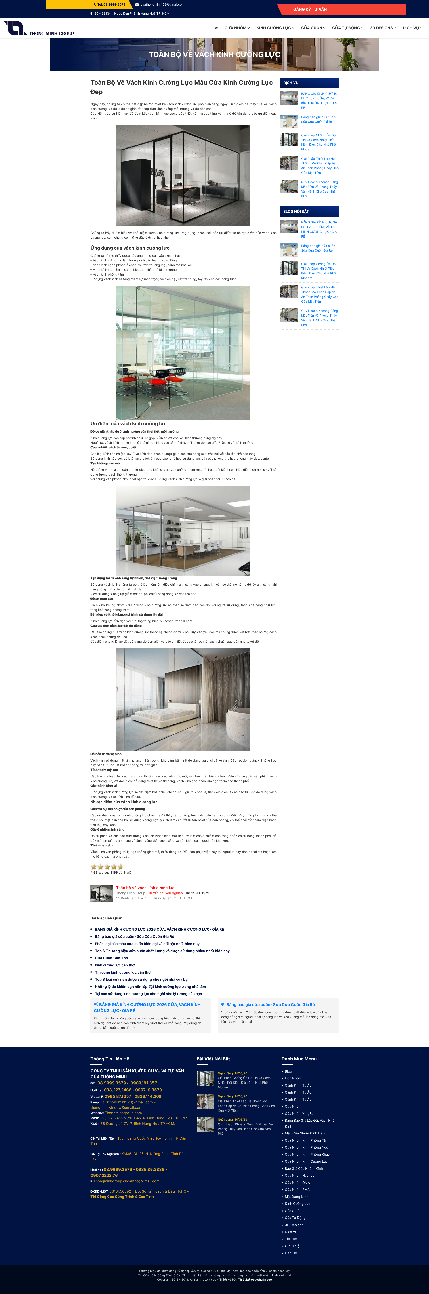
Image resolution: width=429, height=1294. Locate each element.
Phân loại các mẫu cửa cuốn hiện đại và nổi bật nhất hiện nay (147, 943)
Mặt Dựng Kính (296, 1197)
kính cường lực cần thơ (115, 965)
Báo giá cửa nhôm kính (304, 1168)
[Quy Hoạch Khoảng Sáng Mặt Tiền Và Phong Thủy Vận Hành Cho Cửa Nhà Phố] (289, 186)
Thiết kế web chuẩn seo (255, 1279)
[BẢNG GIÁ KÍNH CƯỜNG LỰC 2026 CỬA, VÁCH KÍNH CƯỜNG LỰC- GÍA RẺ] (289, 97)
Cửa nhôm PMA (297, 1189)
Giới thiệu (293, 1246)
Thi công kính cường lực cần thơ (123, 972)
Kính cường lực (274, 28)
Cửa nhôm (236, 28)
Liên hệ (291, 1253)
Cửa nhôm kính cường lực (306, 1161)
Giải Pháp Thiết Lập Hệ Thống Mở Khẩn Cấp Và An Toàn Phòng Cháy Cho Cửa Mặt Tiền (246, 1105)
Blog (288, 1071)
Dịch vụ (411, 28)
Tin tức (291, 1239)
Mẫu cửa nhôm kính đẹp (305, 1133)
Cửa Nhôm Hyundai (300, 1175)
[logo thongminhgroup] (38, 27)
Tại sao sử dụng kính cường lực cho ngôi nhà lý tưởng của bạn (148, 993)
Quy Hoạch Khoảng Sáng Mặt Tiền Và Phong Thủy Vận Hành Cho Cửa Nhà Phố (245, 1128)
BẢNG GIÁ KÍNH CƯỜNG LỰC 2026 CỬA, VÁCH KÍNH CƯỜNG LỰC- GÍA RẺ (159, 929)
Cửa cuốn (312, 28)
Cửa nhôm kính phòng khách (308, 1154)
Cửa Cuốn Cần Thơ (111, 958)
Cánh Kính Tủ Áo (298, 1085)
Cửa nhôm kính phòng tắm (306, 1140)
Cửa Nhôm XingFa (299, 1113)
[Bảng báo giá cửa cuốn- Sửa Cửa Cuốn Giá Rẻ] (289, 121)
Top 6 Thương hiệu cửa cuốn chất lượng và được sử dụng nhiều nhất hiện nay (162, 951)
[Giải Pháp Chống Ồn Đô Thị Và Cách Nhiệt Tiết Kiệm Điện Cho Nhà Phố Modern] (289, 139)
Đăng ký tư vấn (310, 9)
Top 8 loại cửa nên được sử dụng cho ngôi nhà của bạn (142, 979)
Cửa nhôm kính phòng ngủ (306, 1147)
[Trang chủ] (216, 28)
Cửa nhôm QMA (297, 1182)
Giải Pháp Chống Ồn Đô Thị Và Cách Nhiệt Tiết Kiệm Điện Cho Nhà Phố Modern (244, 1082)
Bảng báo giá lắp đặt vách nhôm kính (311, 1123)
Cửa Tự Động (346, 28)
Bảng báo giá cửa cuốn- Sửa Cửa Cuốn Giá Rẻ (134, 936)
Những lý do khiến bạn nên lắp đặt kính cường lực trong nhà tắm (150, 986)
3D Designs (382, 28)
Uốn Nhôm (293, 1078)
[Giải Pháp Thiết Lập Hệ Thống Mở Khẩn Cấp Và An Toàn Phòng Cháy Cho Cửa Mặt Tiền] (289, 162)
